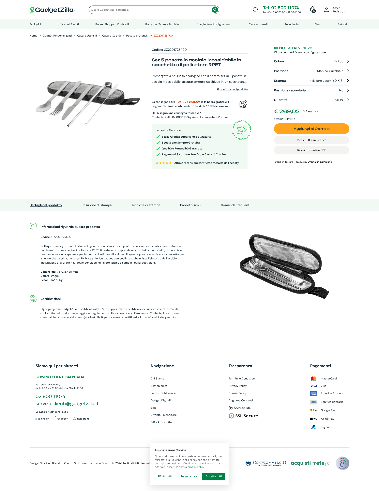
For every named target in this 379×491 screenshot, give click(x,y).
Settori (342, 24)
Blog (153, 407)
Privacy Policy (238, 386)
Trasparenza (240, 365)
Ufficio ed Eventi (68, 24)
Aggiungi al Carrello (312, 129)
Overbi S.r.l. (72, 463)
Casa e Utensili (258, 24)
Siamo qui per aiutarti (57, 365)
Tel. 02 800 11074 (281, 7)
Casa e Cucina (111, 35)
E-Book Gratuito (161, 422)
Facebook (62, 418)
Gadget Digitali (161, 400)
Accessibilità (242, 408)
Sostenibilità (159, 386)
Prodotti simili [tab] (190, 205)
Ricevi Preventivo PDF (311, 150)
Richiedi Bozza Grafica (311, 140)
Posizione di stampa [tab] (97, 205)
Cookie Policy (237, 393)
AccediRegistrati (338, 9)
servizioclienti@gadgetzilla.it (84, 317)
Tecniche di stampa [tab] (145, 205)
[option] (284, 266)
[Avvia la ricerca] (215, 10)
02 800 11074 (50, 396)
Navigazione (162, 365)
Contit (105, 463)
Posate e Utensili (137, 35)
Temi (318, 24)
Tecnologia (292, 24)
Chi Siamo (157, 378)
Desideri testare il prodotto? (303, 161)
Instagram (82, 418)
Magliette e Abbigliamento (214, 24)
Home (33, 35)
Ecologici (35, 24)
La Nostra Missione (163, 393)
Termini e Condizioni (242, 378)
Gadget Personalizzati (57, 35)
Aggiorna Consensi (241, 400)
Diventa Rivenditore (164, 415)
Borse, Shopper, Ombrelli (112, 24)
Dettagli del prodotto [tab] (46, 205)
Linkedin (43, 418)
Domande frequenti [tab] (235, 205)
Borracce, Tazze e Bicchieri (162, 24)
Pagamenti (320, 365)
